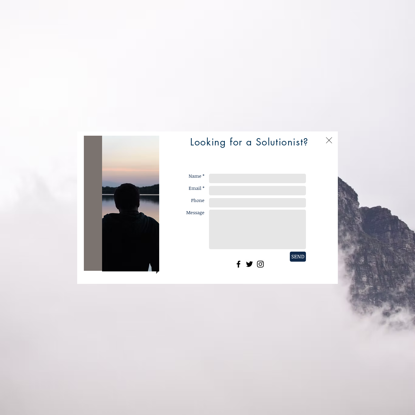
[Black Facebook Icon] (238, 264)
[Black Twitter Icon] (249, 264)
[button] (329, 140)
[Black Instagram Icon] (260, 264)
